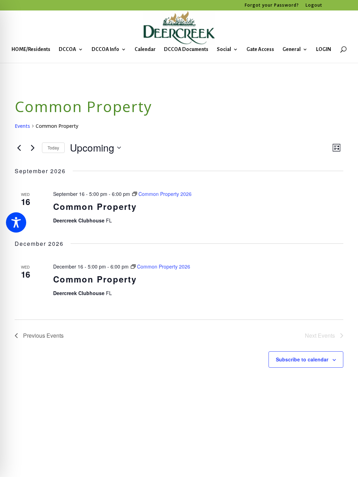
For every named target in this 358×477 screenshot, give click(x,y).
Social (224, 49)
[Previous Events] (19, 148)
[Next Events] (32, 148)
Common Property (95, 206)
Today (53, 148)
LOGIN (323, 49)
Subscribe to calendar (302, 359)
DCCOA (67, 49)
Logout (314, 5)
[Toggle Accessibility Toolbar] (16, 222)
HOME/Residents (31, 49)
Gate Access (260, 49)
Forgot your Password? (272, 5)
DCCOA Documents (186, 49)
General (291, 49)
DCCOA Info (105, 49)
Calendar (145, 49)
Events (22, 126)
